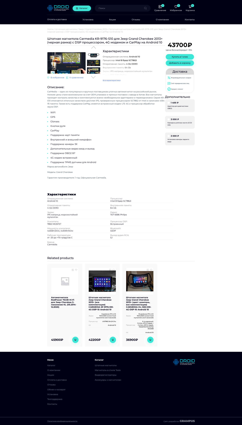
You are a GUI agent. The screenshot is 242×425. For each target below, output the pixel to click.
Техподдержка (54, 399)
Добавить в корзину (180, 63)
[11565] (110, 270)
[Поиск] (147, 8)
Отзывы (136, 19)
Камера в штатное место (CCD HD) (180, 122)
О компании (162, 19)
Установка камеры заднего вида (178, 139)
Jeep (81, 29)
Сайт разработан (179, 421)
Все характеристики (111, 80)
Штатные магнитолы (66, 29)
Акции (112, 19)
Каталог (83, 8)
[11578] (148, 270)
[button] (83, 62)
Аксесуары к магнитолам (108, 380)
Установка (88, 19)
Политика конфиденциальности (62, 421)
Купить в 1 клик (180, 57)
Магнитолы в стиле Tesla (107, 370)
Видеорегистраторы (105, 375)
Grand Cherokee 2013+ (96, 29)
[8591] (73, 270)
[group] (66, 63)
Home (50, 29)
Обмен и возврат (56, 389)
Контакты (190, 19)
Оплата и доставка (57, 19)
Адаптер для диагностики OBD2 (178, 105)
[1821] (74, 78)
